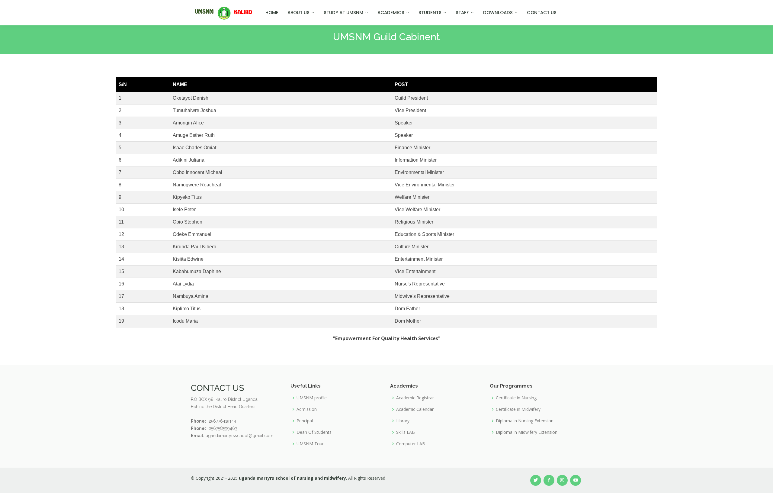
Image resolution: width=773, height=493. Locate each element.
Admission (307, 409)
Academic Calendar (415, 409)
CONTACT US (541, 12)
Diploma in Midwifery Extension (526, 432)
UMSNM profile (312, 398)
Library (402, 421)
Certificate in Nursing (516, 398)
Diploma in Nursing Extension (524, 421)
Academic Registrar (415, 398)
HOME (271, 12)
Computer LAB (410, 444)
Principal (305, 421)
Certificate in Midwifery (518, 409)
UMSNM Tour (310, 444)
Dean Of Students (314, 432)
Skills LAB (405, 432)
